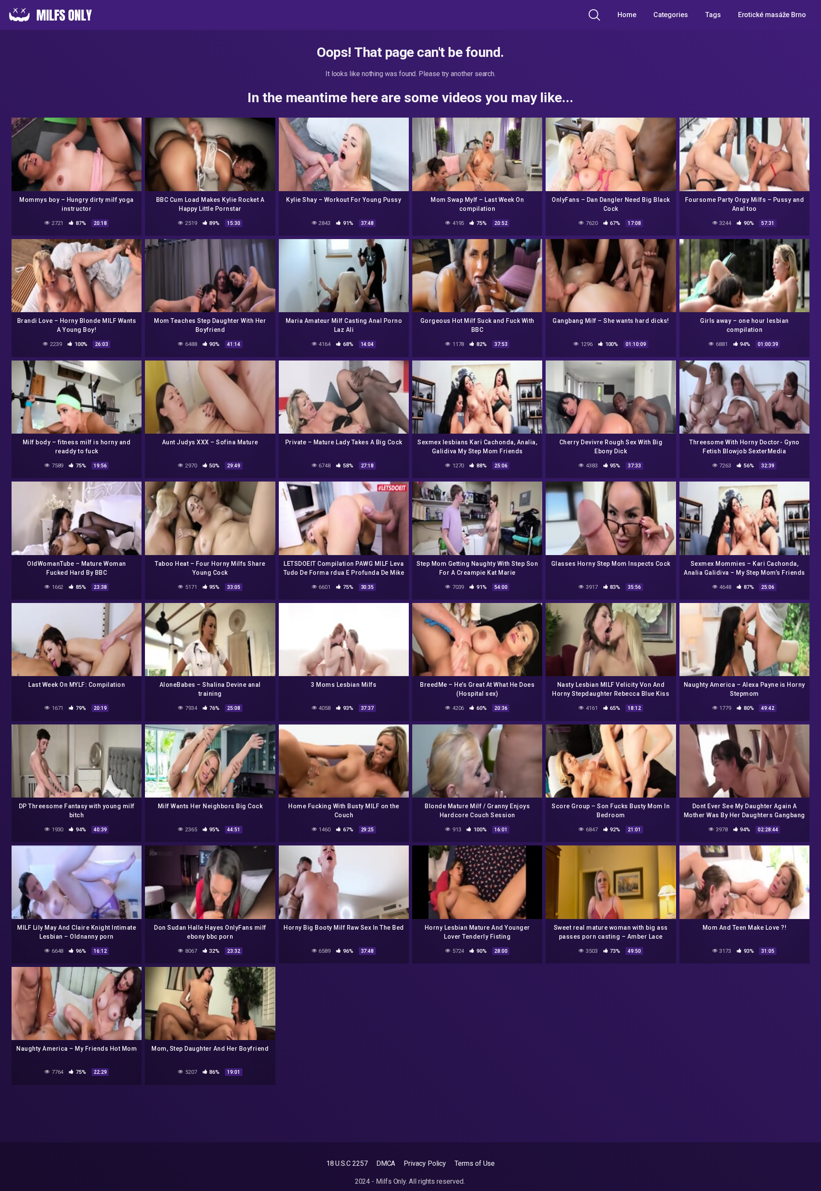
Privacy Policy (425, 1163)
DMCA (386, 1163)
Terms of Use (475, 1163)
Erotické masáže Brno (772, 15)
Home (626, 15)
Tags (713, 15)
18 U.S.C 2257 (347, 1163)
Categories (670, 15)
